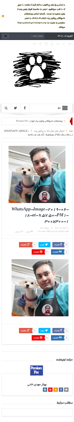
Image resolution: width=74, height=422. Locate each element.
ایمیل (17, 232)
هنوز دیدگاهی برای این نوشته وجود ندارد (52, 231)
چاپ (27, 232)
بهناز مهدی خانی (37, 384)
